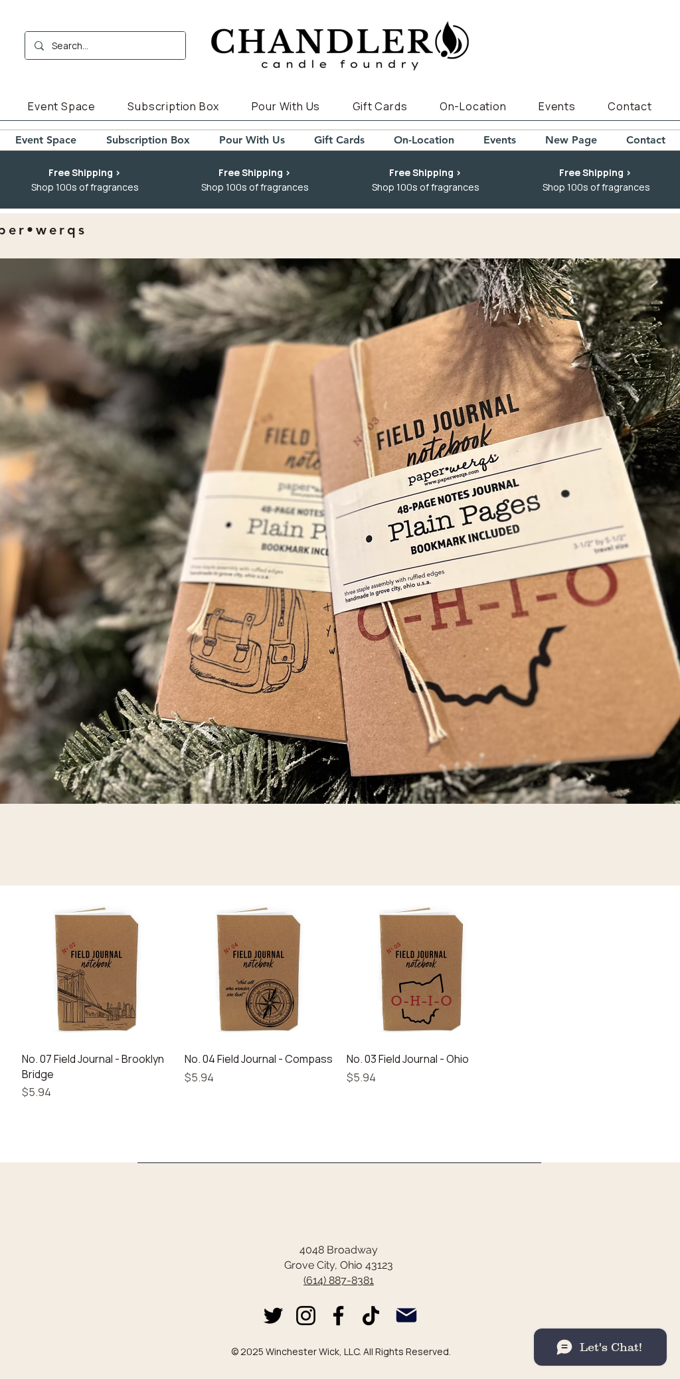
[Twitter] (273, 1316)
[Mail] (406, 1316)
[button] (85, 173)
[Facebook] (338, 1316)
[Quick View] (96, 967)
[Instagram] (306, 1316)
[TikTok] (371, 1316)
